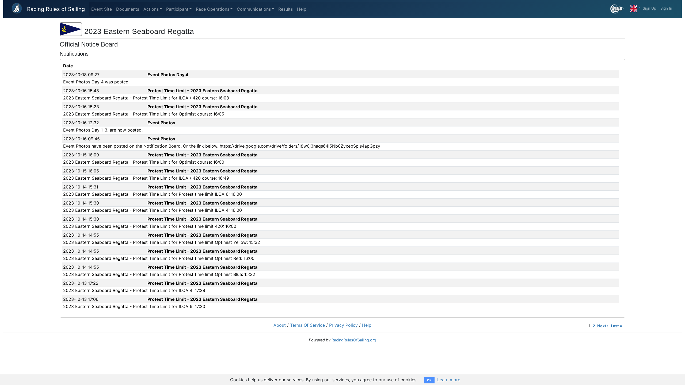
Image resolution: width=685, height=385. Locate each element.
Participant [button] (177, 9)
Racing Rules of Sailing (56, 9)
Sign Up (649, 8)
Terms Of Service (307, 325)
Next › (603, 326)
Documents (127, 9)
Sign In (666, 8)
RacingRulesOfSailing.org (354, 340)
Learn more (448, 379)
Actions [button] (151, 9)
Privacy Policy (343, 325)
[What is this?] (619, 9)
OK (429, 380)
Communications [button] (254, 9)
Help (301, 9)
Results (285, 9)
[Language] (635, 7)
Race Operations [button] (212, 9)
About (279, 325)
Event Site (101, 9)
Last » (616, 326)
